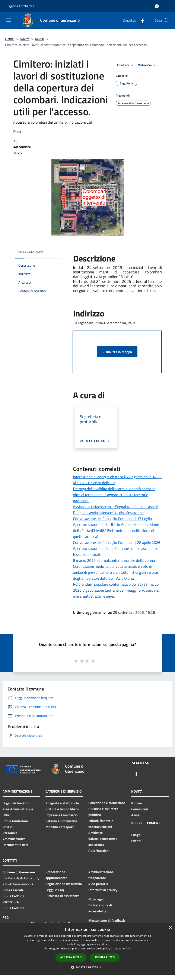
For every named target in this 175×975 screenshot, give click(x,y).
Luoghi (136, 834)
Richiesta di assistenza (62, 895)
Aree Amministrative (18, 809)
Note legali (96, 899)
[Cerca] (166, 20)
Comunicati (139, 809)
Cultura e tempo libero (62, 809)
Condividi (123, 65)
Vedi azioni (145, 65)
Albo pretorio (98, 883)
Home (9, 38)
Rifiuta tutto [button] (105, 957)
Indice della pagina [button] (30, 252)
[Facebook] (141, 20)
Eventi (136, 840)
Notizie (136, 803)
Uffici (6, 815)
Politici (8, 826)
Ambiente (95, 832)
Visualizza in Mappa (117, 351)
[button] (87, 967)
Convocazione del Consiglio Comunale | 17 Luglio (112, 518)
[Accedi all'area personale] (157, 6)
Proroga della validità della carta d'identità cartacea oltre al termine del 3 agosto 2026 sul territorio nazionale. (114, 495)
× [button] (170, 927)
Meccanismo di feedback (106, 920)
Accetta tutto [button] (71, 957)
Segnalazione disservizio (63, 883)
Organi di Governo (16, 803)
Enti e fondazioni (15, 820)
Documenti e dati (15, 844)
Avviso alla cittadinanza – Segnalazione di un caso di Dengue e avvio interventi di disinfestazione (115, 510)
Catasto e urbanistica (61, 820)
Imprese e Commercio (61, 815)
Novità (24, 38)
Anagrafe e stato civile (62, 803)
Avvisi (39, 38)
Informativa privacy (102, 889)
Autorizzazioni (98, 850)
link (128, 948)
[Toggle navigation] (8, 20)
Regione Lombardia (20, 6)
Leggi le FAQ (54, 889)
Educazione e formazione (106, 802)
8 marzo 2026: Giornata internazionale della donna (114, 560)
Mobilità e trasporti (59, 826)
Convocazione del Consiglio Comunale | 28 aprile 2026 (116, 542)
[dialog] (87, 949)
